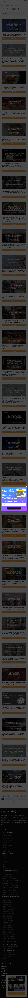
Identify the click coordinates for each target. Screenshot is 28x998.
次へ (14, 508)
